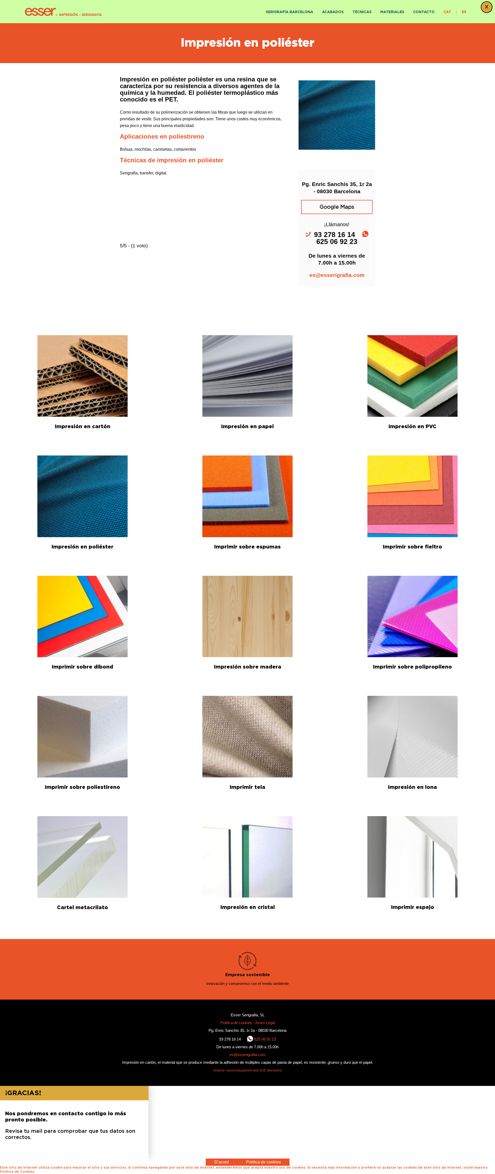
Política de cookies (236, 1022)
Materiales (392, 12)
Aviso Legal (265, 1022)
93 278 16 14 (230, 1039)
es (464, 12)
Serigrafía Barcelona (289, 12)
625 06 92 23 (265, 1039)
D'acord (221, 1162)
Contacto (424, 12)
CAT (447, 12)
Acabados (333, 12)
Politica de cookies (263, 1162)
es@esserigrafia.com (337, 275)
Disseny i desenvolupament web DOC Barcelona (247, 1070)
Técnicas (362, 12)
